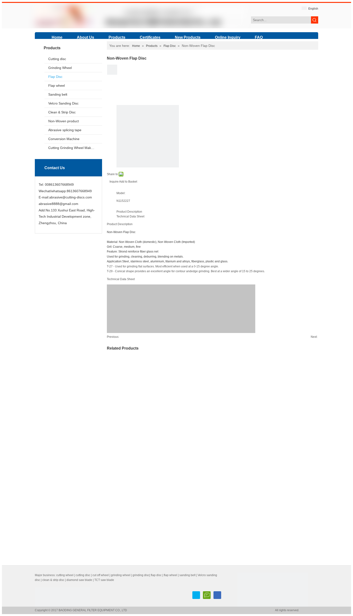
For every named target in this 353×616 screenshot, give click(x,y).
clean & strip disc (53, 580)
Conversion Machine (63, 139)
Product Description (129, 211)
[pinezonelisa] (196, 595)
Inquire (114, 181)
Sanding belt (57, 94)
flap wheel (170, 575)
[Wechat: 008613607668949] (207, 595)
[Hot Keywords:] (314, 20)
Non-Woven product (63, 121)
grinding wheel (120, 575)
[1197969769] (217, 595)
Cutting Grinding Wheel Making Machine (75, 148)
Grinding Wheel (60, 68)
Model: (120, 193)
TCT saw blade (104, 580)
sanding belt (187, 575)
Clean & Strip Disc (62, 112)
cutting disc (83, 575)
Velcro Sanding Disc (63, 103)
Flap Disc (55, 77)
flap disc (156, 575)
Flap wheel (56, 85)
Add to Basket (128, 181)
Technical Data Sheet (130, 216)
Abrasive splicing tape (64, 130)
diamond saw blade (79, 580)
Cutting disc (57, 59)
